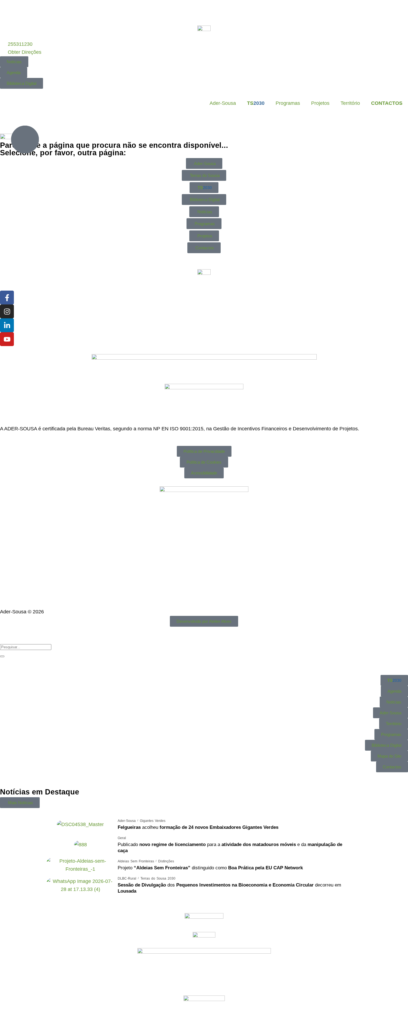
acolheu (198, 827)
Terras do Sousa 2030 (157, 878)
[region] (204, 12)
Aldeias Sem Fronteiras (136, 861)
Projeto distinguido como (210, 867)
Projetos (320, 103)
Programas (288, 103)
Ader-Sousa (223, 103)
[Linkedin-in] (7, 325)
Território (350, 103)
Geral (122, 838)
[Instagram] (7, 311)
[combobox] (25, 647)
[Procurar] (2, 656)
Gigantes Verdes (152, 821)
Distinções (166, 861)
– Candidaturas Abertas (155, 12)
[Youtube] (7, 339)
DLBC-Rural (127, 878)
